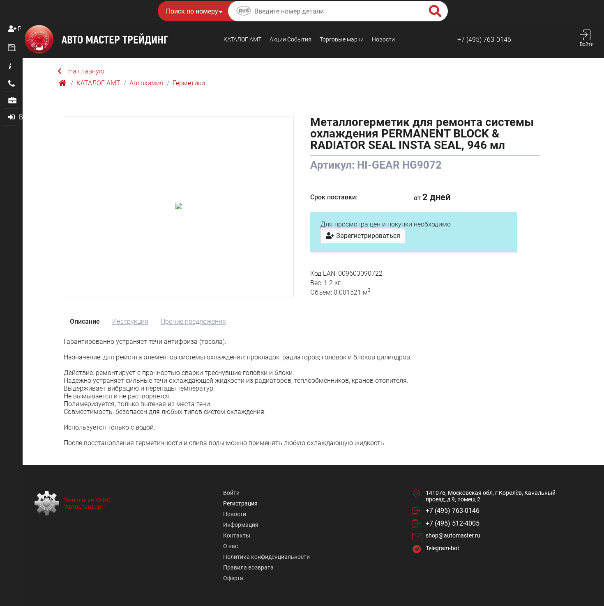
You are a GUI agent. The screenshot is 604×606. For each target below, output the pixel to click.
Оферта (233, 578)
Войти (231, 492)
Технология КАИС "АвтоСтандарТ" (87, 503)
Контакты (236, 535)
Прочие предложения (193, 321)
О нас (230, 546)
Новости (383, 39)
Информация (240, 524)
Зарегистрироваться (367, 236)
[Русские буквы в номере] (244, 11)
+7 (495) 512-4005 (453, 523)
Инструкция (130, 321)
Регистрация (19, 29)
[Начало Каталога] (63, 83)
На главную (86, 71)
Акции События (290, 39)
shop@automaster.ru (453, 535)
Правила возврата (248, 567)
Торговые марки (342, 39)
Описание (85, 321)
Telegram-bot (442, 548)
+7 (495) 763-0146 (484, 39)
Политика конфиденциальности (266, 556)
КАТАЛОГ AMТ (242, 39)
